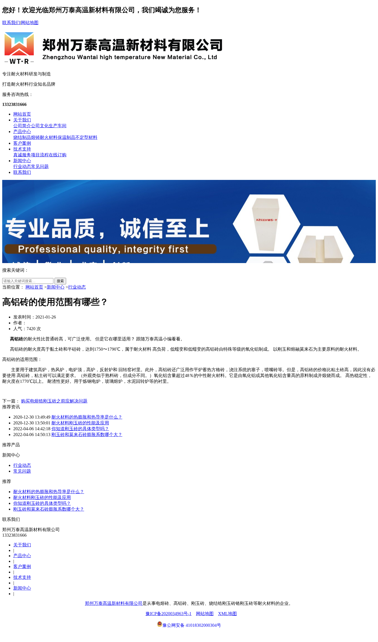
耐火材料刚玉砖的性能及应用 (80, 423)
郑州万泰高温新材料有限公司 (114, 603)
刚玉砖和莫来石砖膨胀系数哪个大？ (86, 434)
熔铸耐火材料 (44, 137)
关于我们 (22, 120)
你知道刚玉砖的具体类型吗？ (80, 428)
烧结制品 (22, 137)
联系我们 (11, 22)
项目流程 (40, 154)
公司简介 (22, 125)
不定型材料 (86, 137)
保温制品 (66, 137)
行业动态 (22, 166)
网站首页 (22, 114)
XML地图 (227, 613)
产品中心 (22, 131)
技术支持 (22, 149)
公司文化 (40, 125)
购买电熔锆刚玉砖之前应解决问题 (54, 401)
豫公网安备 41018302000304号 (191, 625)
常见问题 (40, 166)
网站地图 (29, 22)
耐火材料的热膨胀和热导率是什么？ (86, 417)
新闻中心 (22, 160)
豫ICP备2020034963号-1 (168, 613)
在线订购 (57, 154)
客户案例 (22, 143)
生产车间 (57, 125)
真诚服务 (22, 154)
